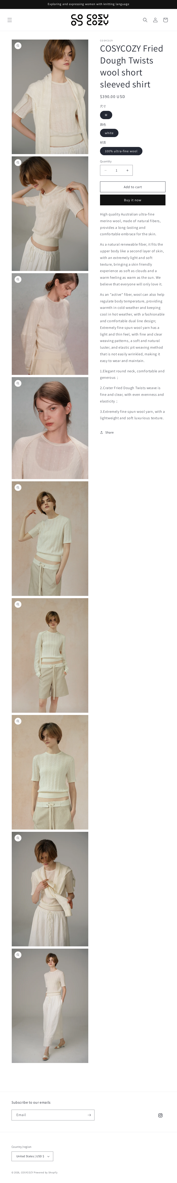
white (109, 133)
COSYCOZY (27, 1172)
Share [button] (109, 432)
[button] (10, 20)
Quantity (106, 161)
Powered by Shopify (46, 1172)
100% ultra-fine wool (121, 151)
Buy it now (133, 200)
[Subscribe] (89, 1115)
